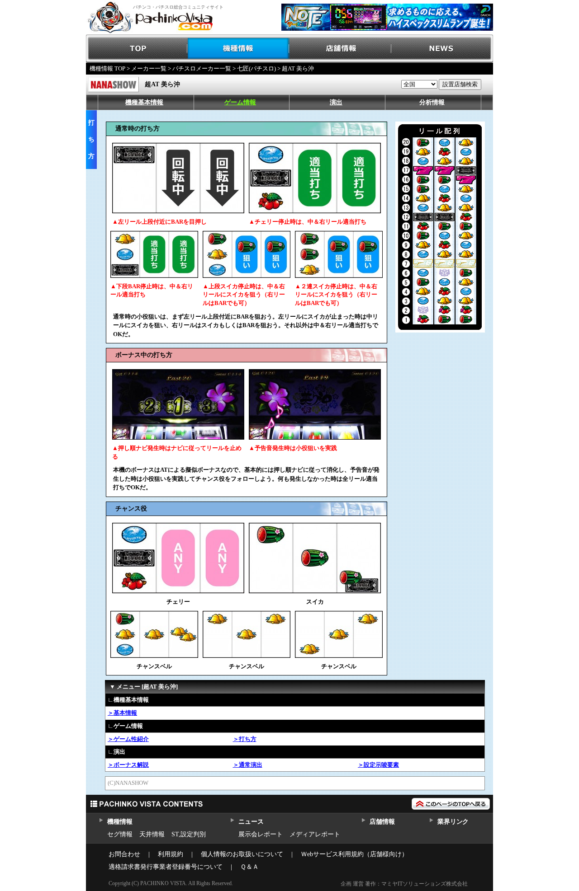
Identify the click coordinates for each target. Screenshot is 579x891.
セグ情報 (120, 834)
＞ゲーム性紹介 (128, 739)
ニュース (250, 821)
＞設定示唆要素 (378, 764)
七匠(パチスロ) (256, 68)
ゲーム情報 (240, 102)
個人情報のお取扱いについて (242, 854)
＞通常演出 (247, 764)
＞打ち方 (244, 739)
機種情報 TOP (107, 68)
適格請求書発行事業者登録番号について (166, 866)
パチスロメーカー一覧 (201, 68)
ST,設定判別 (188, 834)
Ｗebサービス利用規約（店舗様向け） (354, 854)
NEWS (442, 48)
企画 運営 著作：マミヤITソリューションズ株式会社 (404, 884)
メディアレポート (315, 834)
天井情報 (152, 834)
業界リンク (453, 821)
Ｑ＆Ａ (249, 866)
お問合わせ (124, 854)
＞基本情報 (122, 712)
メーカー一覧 (148, 68)
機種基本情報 (144, 102)
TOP (137, 48)
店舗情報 (340, 48)
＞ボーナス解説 (128, 764)
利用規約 (170, 854)
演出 (336, 102)
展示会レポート (260, 834)
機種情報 (239, 48)
